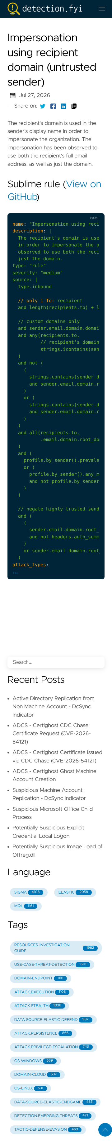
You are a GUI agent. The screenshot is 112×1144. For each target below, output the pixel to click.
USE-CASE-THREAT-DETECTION (50, 965)
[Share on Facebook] (53, 106)
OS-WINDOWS (33, 1061)
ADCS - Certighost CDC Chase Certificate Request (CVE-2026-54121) (51, 734)
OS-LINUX (28, 1088)
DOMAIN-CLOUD (35, 1075)
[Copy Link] (74, 106)
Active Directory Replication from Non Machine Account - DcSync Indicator (53, 707)
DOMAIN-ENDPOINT (38, 978)
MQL (24, 906)
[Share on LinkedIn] (63, 106)
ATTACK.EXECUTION (40, 992)
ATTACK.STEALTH (37, 1006)
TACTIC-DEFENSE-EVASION (46, 1130)
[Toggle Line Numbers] (66, 208)
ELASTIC (73, 892)
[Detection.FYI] (48, 9)
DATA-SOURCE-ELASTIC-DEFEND (51, 1020)
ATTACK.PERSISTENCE (41, 1033)
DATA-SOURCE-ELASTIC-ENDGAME (53, 1102)
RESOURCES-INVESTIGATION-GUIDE (54, 948)
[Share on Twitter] (42, 106)
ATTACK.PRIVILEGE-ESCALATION (51, 1047)
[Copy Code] (53, 208)
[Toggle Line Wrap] (79, 208)
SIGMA (27, 892)
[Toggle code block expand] (92, 208)
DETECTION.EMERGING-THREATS (51, 1116)
